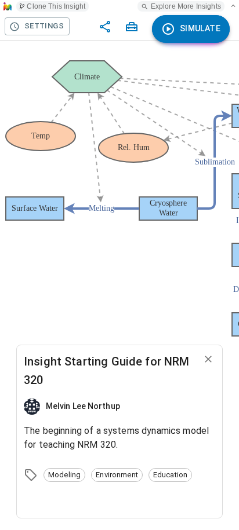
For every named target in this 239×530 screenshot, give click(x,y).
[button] (64, 475)
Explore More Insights (186, 6)
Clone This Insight (56, 6)
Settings (44, 25)
